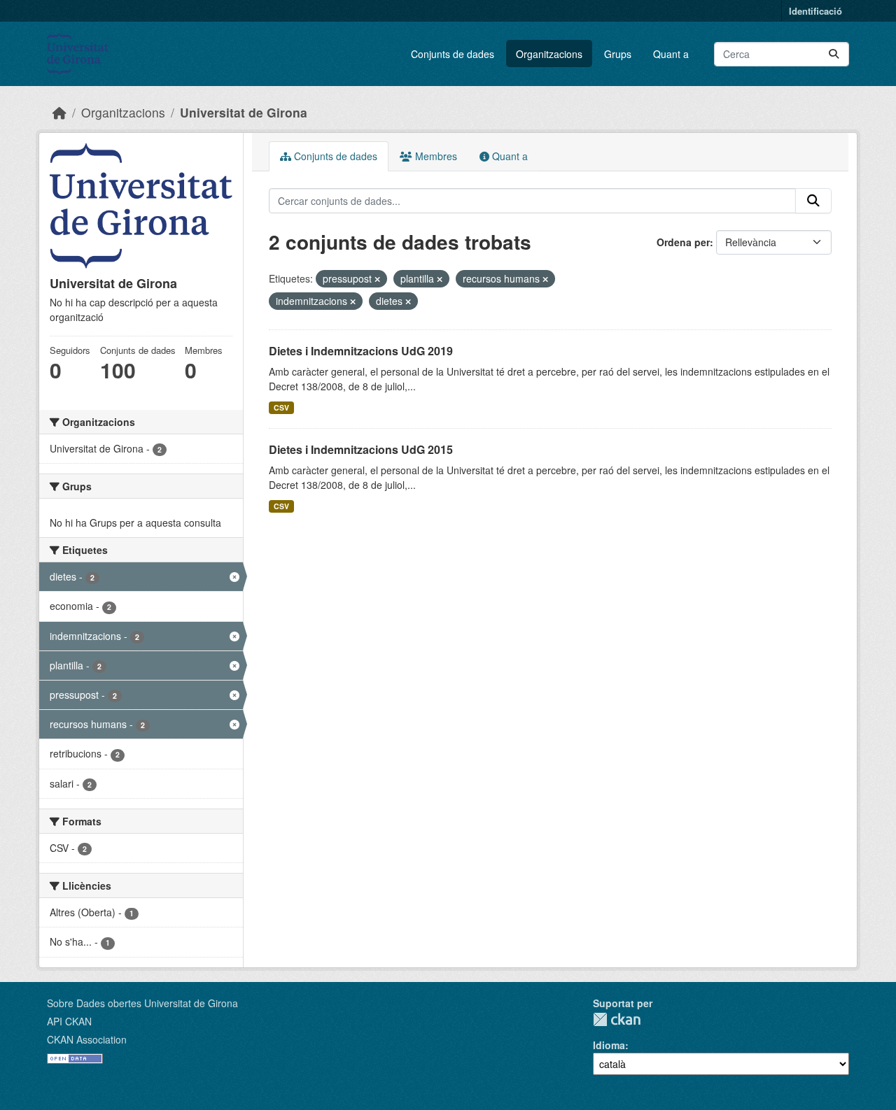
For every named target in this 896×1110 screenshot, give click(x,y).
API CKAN (69, 1021)
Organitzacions (549, 54)
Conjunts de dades (452, 54)
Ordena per (683, 242)
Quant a (671, 54)
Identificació (815, 10)
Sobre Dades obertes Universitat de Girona (142, 1003)
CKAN (616, 1019)
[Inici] (59, 112)
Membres (434, 156)
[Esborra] (377, 279)
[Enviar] (834, 54)
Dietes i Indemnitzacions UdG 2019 (361, 351)
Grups (617, 54)
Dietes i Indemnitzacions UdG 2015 (361, 449)
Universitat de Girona (243, 112)
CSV (281, 407)
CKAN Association (87, 1039)
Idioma (609, 1045)
